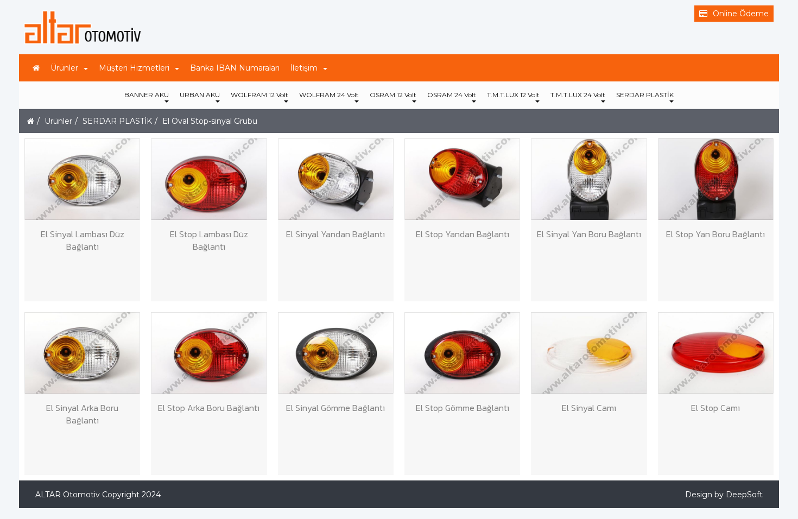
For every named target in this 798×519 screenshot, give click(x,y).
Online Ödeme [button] (741, 13)
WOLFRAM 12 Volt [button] (259, 95)
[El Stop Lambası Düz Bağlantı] (209, 179)
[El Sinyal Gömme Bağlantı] (336, 353)
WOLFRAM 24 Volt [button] (329, 95)
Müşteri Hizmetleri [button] (134, 68)
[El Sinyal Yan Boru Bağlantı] (589, 179)
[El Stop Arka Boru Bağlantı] (209, 353)
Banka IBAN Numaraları (235, 68)
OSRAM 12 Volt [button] (393, 95)
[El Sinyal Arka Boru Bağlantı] (82, 353)
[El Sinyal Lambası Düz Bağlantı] (82, 179)
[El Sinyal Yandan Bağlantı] (336, 179)
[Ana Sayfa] (36, 67)
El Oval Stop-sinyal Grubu (209, 121)
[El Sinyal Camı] (589, 353)
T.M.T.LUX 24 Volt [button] (577, 95)
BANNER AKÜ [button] (146, 95)
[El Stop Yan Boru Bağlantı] (716, 179)
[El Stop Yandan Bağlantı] (462, 179)
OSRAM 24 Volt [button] (451, 95)
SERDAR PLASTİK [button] (645, 95)
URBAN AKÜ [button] (200, 95)
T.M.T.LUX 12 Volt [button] (513, 95)
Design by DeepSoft (724, 494)
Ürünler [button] (64, 68)
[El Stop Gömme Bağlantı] (462, 353)
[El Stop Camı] (716, 353)
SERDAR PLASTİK (117, 121)
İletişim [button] (304, 68)
